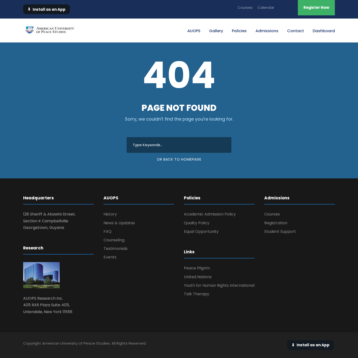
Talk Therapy (196, 294)
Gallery (216, 31)
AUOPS (193, 31)
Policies (239, 31)
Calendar (265, 7)
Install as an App (47, 9)
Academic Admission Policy (210, 214)
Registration (275, 223)
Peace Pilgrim (197, 268)
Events (110, 257)
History (110, 214)
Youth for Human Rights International (219, 285)
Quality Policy (196, 223)
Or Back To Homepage (179, 159)
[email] (281, 7)
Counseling (114, 240)
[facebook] (290, 7)
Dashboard (324, 31)
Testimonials (116, 248)
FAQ (108, 231)
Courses (245, 7)
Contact (295, 31)
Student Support (280, 231)
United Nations (198, 277)
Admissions (266, 31)
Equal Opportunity (201, 231)
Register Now (316, 7)
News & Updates (119, 223)
